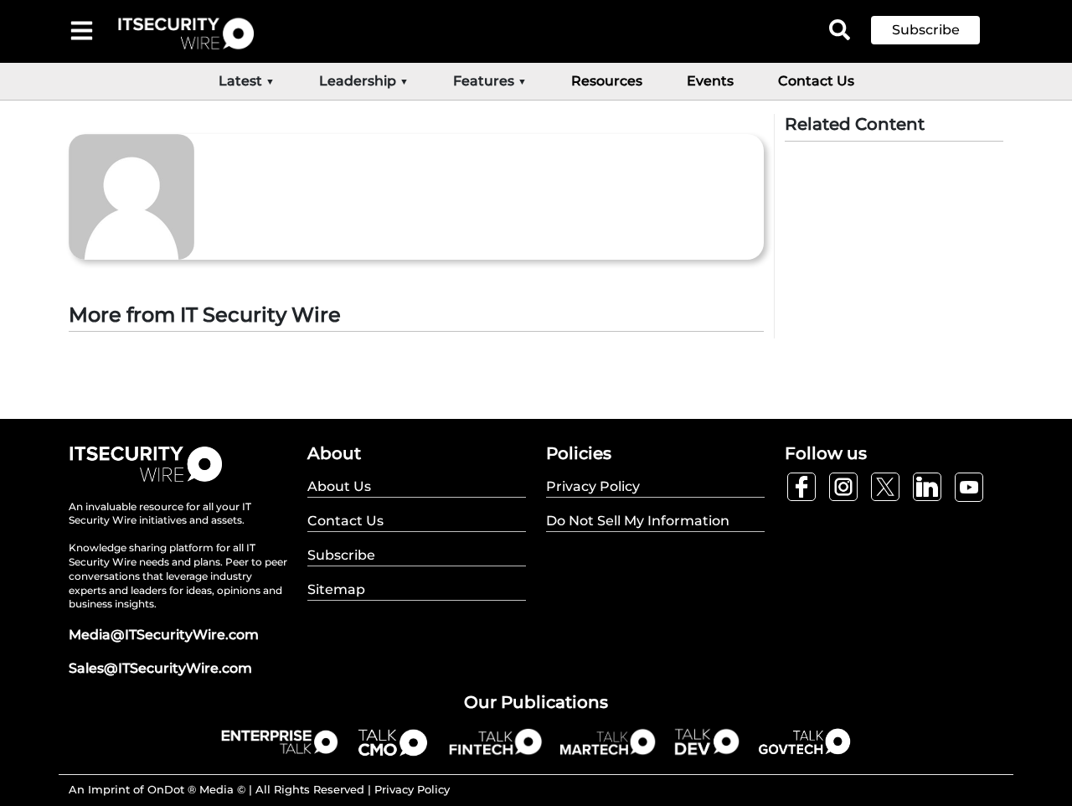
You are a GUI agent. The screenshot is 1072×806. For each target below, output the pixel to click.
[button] (938, 30)
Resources (606, 81)
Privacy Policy (412, 789)
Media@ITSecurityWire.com (164, 635)
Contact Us (816, 81)
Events (710, 81)
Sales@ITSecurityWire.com (160, 668)
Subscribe (926, 30)
